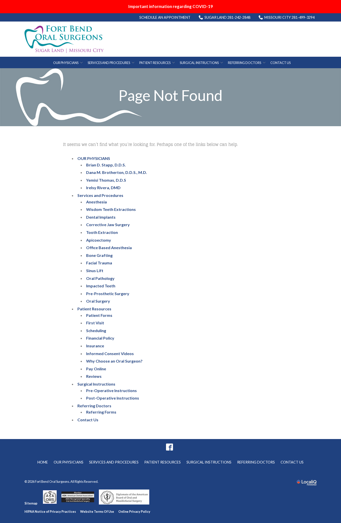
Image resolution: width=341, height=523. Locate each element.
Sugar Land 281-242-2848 (227, 17)
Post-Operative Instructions (112, 398)
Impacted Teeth (100, 285)
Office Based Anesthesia (109, 247)
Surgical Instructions (199, 63)
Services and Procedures (109, 63)
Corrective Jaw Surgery (108, 224)
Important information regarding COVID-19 (170, 6)
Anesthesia (96, 201)
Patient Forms (99, 315)
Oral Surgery (98, 301)
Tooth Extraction (102, 232)
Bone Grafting (99, 255)
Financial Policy (100, 338)
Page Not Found (170, 95)
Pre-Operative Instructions (111, 390)
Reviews (94, 376)
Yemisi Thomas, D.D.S (106, 180)
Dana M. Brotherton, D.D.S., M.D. (116, 172)
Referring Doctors (244, 63)
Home (42, 462)
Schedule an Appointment (164, 17)
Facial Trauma (99, 262)
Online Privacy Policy (134, 512)
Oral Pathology (100, 278)
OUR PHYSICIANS (65, 63)
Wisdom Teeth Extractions (111, 209)
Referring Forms (101, 412)
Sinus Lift (94, 270)
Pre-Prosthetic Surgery (107, 293)
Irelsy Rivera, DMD (103, 187)
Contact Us (280, 63)
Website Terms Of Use (97, 512)
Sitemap (30, 503)
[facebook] (169, 447)
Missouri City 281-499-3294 (289, 17)
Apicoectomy (98, 240)
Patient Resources (154, 63)
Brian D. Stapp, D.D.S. (106, 164)
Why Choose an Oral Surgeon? (114, 361)
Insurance (95, 345)
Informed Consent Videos (110, 353)
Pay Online (96, 368)
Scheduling (96, 330)
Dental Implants (101, 217)
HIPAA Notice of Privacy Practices (50, 512)
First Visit (95, 322)
